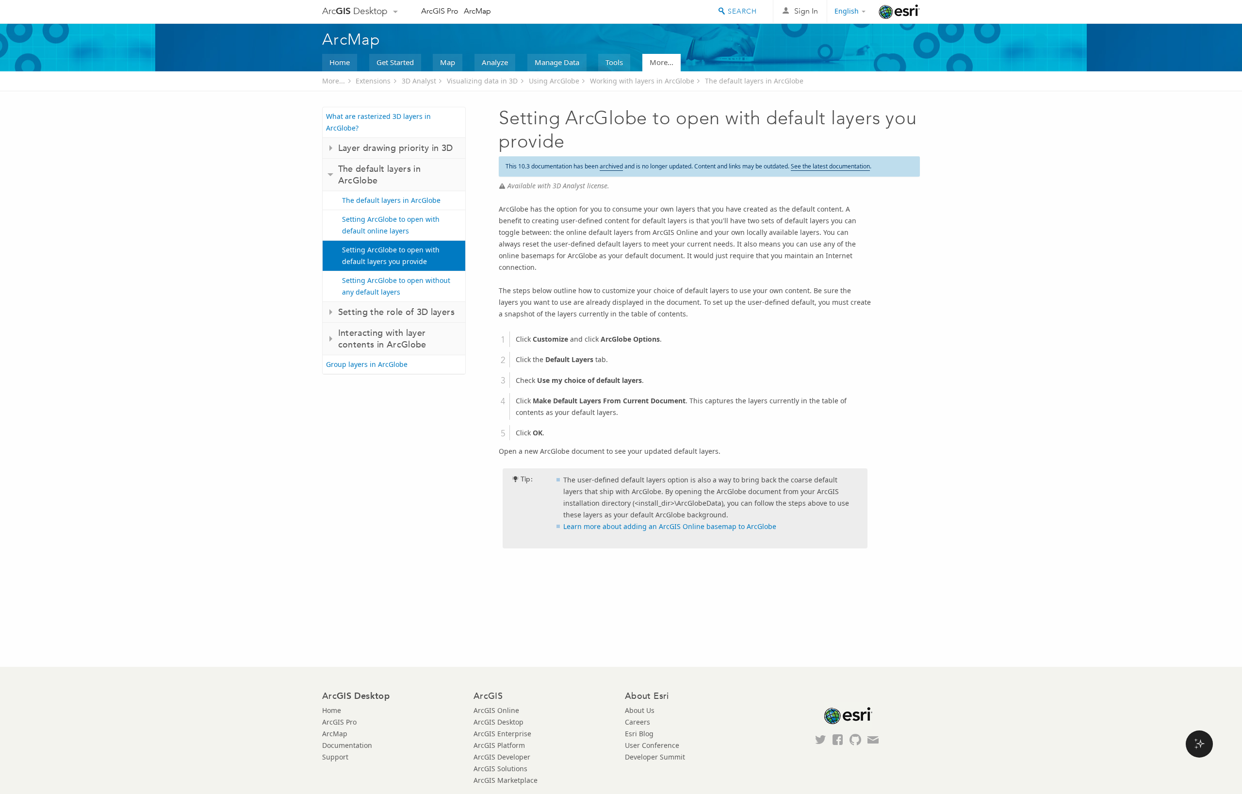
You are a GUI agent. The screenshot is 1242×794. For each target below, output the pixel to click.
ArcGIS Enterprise (502, 733)
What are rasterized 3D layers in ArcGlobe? (378, 122)
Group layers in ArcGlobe (367, 364)
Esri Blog (639, 733)
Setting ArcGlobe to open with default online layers (391, 225)
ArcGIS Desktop (498, 722)
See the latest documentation (830, 166)
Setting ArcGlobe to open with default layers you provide (391, 255)
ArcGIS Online (496, 710)
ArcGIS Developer (502, 756)
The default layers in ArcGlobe (754, 80)
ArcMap (477, 11)
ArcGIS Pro (439, 11)
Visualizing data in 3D (482, 80)
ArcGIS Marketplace (506, 780)
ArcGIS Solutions (500, 768)
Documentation (347, 745)
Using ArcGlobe (554, 80)
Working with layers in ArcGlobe (642, 80)
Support (335, 756)
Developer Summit (655, 756)
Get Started (395, 62)
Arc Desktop (355, 11)
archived (611, 166)
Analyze (495, 62)
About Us (639, 710)
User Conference (652, 745)
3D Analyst (419, 80)
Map (447, 62)
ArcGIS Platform (499, 745)
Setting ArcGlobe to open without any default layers (396, 286)
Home (339, 62)
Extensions (373, 80)
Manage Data (557, 62)
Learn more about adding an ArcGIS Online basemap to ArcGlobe (669, 526)
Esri (899, 11)
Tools (614, 62)
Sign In (806, 11)
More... (661, 62)
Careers (637, 722)
